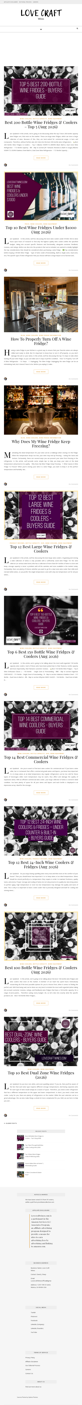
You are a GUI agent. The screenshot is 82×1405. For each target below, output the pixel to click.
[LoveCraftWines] (41, 14)
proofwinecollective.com (46, 1202)
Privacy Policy (30, 1358)
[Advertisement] (41, 47)
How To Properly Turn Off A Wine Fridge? (41, 341)
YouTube (34, 1332)
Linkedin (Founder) (37, 1328)
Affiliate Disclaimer (11, 2)
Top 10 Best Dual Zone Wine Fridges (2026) (41, 1075)
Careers (35, 2)
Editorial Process (25, 2)
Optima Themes (33, 1397)
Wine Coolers (26, 119)
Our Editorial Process (32, 1365)
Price (27, 224)
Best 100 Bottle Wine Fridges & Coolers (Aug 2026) (41, 970)
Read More (41, 158)
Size (42, 543)
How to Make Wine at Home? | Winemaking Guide (34, 1164)
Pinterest (34, 1316)
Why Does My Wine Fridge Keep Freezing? (41, 443)
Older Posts (11, 1123)
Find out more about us (33, 1387)
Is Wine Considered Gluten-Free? (33, 1174)
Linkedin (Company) (37, 1324)
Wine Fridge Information (50, 335)
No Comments (73, 165)
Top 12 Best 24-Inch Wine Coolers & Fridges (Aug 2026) (41, 864)
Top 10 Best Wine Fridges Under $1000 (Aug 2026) (41, 229)
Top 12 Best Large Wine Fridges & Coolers (41, 549)
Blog (23, 335)
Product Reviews (17, 543)
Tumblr (33, 1312)
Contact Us (29, 1373)
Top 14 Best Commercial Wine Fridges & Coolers (41, 759)
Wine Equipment (55, 119)
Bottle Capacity (40, 119)
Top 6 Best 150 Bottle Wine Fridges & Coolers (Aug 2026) (41, 654)
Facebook (34, 1320)
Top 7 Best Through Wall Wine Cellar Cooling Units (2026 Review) (34, 1146)
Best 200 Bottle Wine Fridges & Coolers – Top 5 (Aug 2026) (41, 124)
